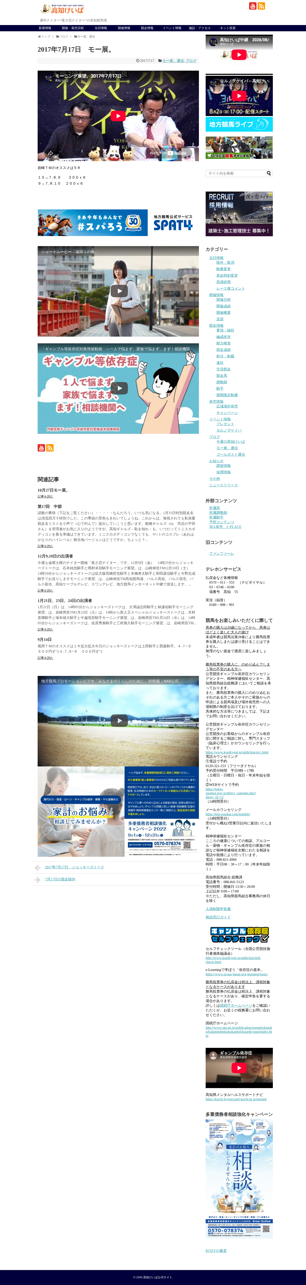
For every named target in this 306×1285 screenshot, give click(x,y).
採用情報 (223, 472)
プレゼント (225, 424)
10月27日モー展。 (54, 490)
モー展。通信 (173, 61)
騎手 (220, 388)
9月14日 (45, 639)
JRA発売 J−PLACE (225, 527)
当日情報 (100, 28)
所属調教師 (218, 513)
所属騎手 (216, 517)
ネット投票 (228, 28)
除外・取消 (225, 262)
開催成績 (223, 306)
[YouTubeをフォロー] (252, 6)
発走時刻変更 (227, 275)
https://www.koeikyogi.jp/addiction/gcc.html (237, 752)
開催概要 (223, 312)
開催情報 (124, 28)
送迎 (220, 319)
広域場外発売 (227, 406)
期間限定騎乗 (227, 395)
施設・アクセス (199, 28)
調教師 (221, 382)
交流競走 (223, 369)
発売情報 (216, 401)
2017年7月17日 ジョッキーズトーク (74, 867)
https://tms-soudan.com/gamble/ (228, 814)
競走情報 (147, 28)
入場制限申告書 (218, 909)
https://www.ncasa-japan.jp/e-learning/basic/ (237, 974)
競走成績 (223, 350)
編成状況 (223, 337)
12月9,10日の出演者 (55, 556)
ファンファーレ (221, 553)
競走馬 (221, 376)
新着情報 (45, 28)
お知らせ (216, 461)
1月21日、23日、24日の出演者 (65, 600)
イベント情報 (172, 28)
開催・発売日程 (73, 28)
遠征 (220, 363)
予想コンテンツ (221, 522)
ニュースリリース (223, 485)
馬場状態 (223, 282)
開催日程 (223, 300)
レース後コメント (230, 288)
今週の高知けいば (230, 441)
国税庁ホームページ (236, 1005)
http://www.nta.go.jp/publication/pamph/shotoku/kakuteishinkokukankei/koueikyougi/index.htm (239, 1032)
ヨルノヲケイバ (228, 430)
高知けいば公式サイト (157, 1277)
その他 (214, 479)
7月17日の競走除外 (60, 879)
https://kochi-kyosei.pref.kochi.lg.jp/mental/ (236, 1099)
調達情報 (223, 466)
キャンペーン (227, 413)
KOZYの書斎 (216, 1251)
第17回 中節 (50, 506)
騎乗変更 (223, 269)
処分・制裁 (225, 356)
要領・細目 (225, 330)
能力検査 (223, 343)
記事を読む (45, 496)
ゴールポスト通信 (230, 454)
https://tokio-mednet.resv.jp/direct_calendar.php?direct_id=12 (231, 793)
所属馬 (214, 508)
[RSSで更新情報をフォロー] (261, 6)
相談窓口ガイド (218, 917)
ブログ (191, 61)
